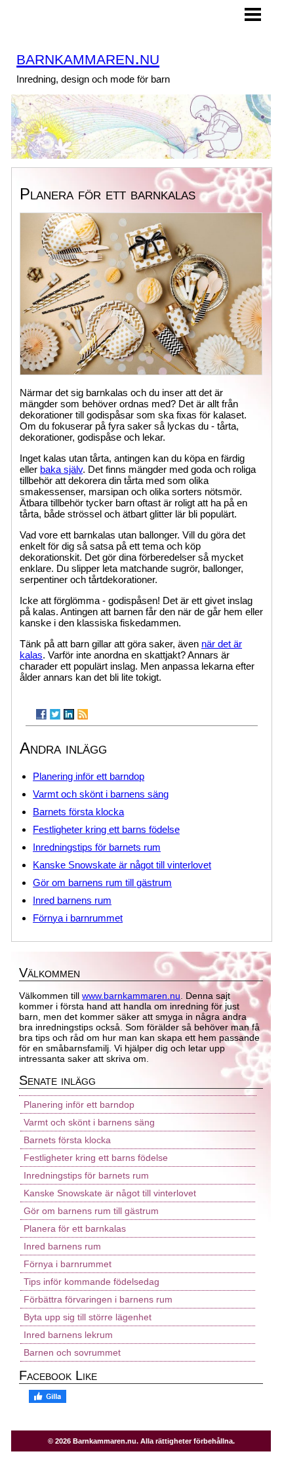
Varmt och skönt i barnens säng (101, 794)
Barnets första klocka (78, 811)
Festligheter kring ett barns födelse (106, 829)
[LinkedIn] (69, 714)
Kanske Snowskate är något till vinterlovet (122, 864)
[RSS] (82, 714)
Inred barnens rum (72, 900)
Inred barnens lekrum (68, 1334)
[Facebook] (41, 714)
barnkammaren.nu (87, 57)
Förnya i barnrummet (78, 917)
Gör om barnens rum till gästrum (102, 882)
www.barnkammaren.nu (131, 995)
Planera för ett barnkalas (75, 1228)
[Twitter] (55, 714)
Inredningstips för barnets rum (97, 847)
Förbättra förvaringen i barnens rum (98, 1299)
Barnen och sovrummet (72, 1352)
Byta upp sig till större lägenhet (87, 1317)
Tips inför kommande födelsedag (91, 1281)
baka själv (61, 469)
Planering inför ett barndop (88, 776)
